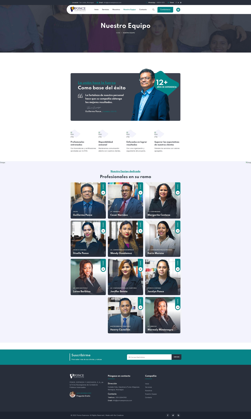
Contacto (148, 397)
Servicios (148, 387)
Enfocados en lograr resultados (136, 143)
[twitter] (173, 415)
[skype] (178, 415)
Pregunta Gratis (83, 396)
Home (118, 33)
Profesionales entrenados (77, 143)
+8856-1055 (160, 2)
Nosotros (148, 391)
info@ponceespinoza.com (112, 2)
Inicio (147, 384)
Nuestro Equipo (151, 394)
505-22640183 (121, 397)
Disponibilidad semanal (106, 143)
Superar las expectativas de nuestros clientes (166, 143)
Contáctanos (165, 9)
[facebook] (168, 415)
